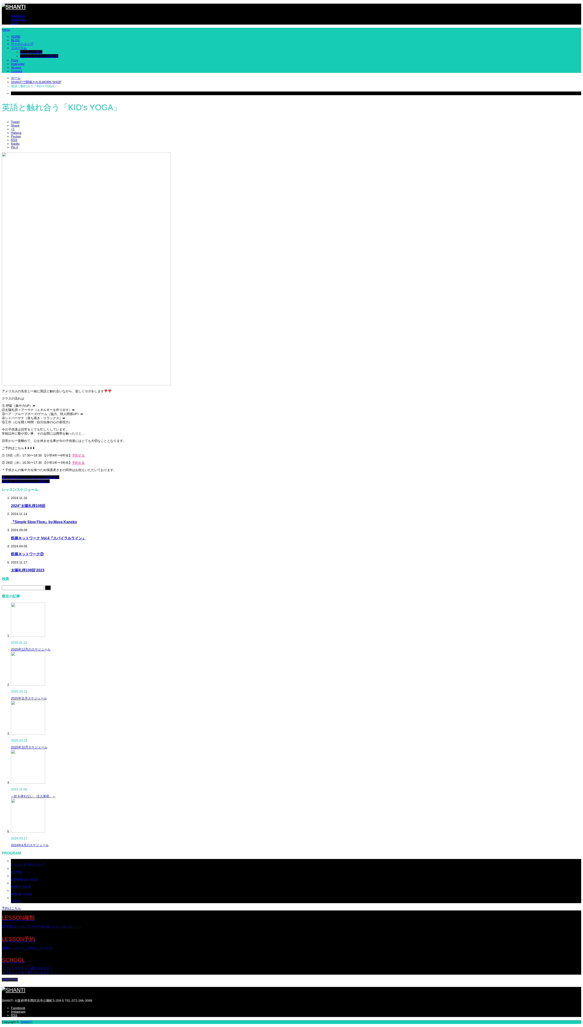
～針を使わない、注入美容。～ (33, 796)
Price (14, 60)
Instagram (18, 19)
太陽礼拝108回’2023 (27, 570)
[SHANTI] (14, 7)
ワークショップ (22, 44)
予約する (78, 455)
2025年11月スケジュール (29, 698)
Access (16, 67)
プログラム (19, 48)
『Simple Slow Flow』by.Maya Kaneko (44, 522)
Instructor (18, 64)
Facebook (18, 15)
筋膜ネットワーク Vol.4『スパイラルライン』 (48, 538)
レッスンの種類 (31, 52)
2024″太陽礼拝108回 (28, 506)
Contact (16, 71)
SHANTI (26, 1022)
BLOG (15, 40)
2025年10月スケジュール (29, 747)
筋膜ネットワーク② (27, 554)
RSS (14, 23)
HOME (15, 36)
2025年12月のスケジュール (31, 649)
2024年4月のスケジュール (30, 845)
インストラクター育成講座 (39, 56)
